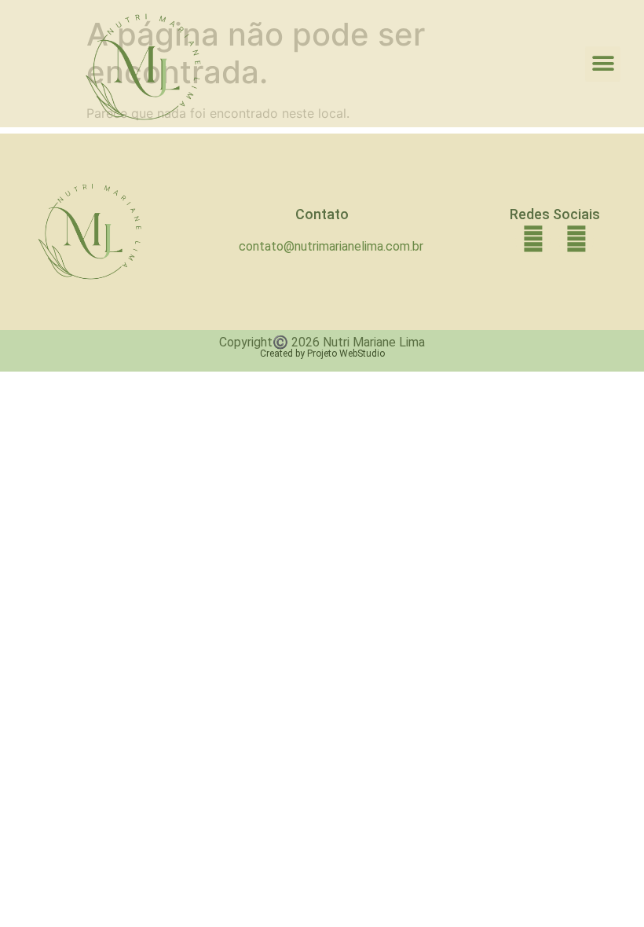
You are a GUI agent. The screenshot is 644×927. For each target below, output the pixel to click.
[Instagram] (576, 239)
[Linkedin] (533, 239)
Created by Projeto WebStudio (322, 353)
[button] (602, 64)
